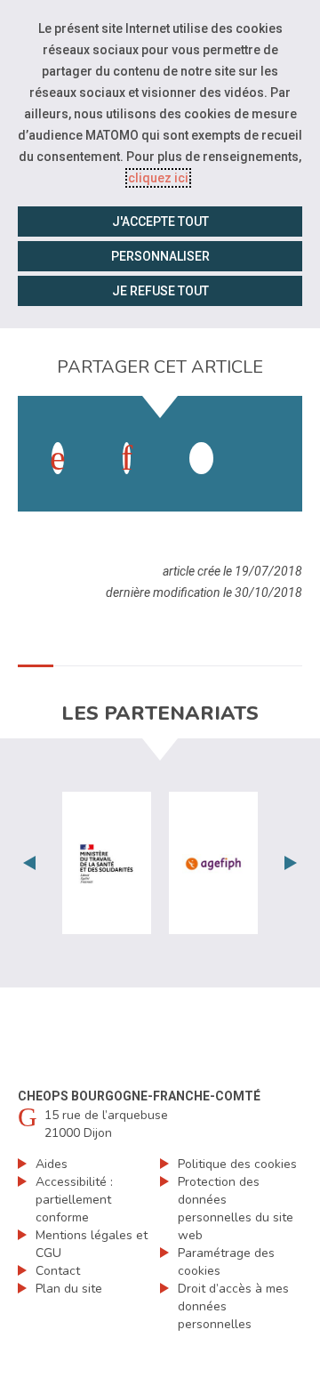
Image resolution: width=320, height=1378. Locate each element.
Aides (52, 1164)
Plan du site (69, 1288)
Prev (29, 863)
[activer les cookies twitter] (201, 458)
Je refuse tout (160, 291)
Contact (58, 1270)
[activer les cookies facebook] (58, 458)
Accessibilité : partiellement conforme (74, 1199)
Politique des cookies (237, 1164)
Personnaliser (160, 256)
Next (290, 863)
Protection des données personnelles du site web (235, 1208)
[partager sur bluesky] (270, 440)
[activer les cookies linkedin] (126, 458)
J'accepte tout (160, 221)
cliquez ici (158, 178)
